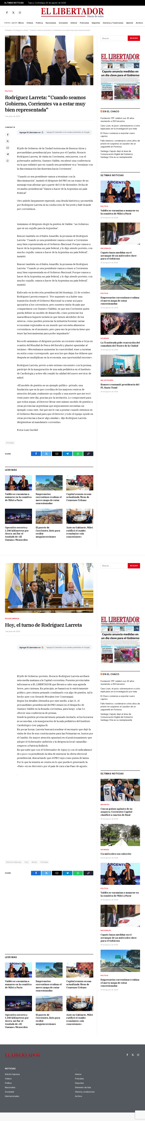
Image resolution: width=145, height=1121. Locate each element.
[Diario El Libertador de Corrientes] (72, 13)
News (34, 862)
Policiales (84, 23)
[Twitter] (7, 141)
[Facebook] (7, 134)
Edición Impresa (12, 619)
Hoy (26, 862)
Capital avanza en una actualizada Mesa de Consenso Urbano (78, 497)
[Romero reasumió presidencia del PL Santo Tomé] (120, 366)
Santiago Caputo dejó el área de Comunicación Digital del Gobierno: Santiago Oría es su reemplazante (117, 154)
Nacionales (51, 23)
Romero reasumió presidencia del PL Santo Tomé (120, 386)
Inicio (21, 23)
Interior (74, 23)
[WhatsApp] (7, 160)
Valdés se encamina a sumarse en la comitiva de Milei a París (18, 497)
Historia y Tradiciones (113, 23)
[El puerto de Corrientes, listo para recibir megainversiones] (49, 516)
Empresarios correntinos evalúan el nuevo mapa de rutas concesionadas (49, 499)
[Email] (7, 147)
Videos (29, 23)
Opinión (129, 23)
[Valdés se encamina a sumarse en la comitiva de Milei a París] (18, 482)
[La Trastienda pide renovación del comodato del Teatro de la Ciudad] (120, 324)
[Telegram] (7, 154)
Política (39, 23)
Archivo (139, 23)
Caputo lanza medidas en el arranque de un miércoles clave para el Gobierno (119, 255)
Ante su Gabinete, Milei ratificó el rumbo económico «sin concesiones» (79, 532)
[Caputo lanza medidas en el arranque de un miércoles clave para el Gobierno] (120, 234)
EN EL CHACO (111, 111)
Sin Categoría (107, 380)
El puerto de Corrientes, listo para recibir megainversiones (48, 532)
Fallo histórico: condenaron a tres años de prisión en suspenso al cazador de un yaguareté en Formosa (120, 143)
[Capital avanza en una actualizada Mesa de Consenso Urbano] (79, 482)
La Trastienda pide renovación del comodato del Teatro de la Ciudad (120, 344)
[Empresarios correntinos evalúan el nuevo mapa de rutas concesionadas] (49, 482)
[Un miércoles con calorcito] (120, 835)
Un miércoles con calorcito (116, 853)
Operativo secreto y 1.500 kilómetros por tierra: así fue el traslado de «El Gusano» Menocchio (17, 533)
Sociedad (63, 23)
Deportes (96, 23)
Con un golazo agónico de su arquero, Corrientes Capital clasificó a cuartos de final (116, 811)
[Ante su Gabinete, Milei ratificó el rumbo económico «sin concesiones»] (79, 516)
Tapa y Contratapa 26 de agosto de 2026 (47, 3)
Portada (8, 30)
